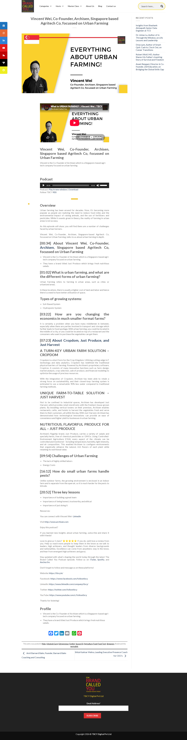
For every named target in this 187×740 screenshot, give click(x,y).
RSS (55, 192)
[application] (74, 185)
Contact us (111, 6)
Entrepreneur (64, 644)
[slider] (104, 185)
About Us (90, 6)
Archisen (47, 247)
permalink (74, 646)
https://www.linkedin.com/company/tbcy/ (68, 584)
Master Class (73, 6)
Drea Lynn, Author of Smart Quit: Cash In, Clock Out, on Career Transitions (149, 47)
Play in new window (58, 189)
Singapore (110, 644)
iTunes (93, 559)
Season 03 (79, 644)
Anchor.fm (45, 562)
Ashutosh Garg (52, 644)
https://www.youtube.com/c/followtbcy (68, 595)
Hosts (58, 6)
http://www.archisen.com (56, 521)
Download (73, 189)
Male (44, 644)
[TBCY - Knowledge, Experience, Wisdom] (28, 6)
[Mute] (98, 185)
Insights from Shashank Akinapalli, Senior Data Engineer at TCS (146, 28)
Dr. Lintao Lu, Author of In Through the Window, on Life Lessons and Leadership (149, 37)
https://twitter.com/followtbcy (62, 589)
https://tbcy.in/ (56, 573)
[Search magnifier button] (161, 6)
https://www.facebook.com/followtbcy (69, 578)
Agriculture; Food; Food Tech (95, 644)
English (72, 644)
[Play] (43, 185)
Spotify (100, 559)
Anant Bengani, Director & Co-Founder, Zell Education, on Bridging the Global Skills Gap (150, 67)
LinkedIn (77, 516)
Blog (100, 6)
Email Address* (93, 703)
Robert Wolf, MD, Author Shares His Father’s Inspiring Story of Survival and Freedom (150, 57)
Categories (44, 6)
